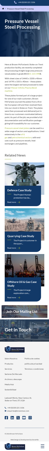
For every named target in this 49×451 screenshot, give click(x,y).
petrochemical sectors (22, 137)
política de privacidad (33, 364)
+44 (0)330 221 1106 (26, 2)
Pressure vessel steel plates (17, 128)
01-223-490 (34, 73)
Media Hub (9, 384)
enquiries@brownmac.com (18, 411)
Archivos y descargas (13, 379)
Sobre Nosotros (11, 358)
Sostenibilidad (10, 389)
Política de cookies (32, 358)
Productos (9, 364)
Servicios (8, 369)
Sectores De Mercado (13, 374)
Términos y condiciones (34, 369)
